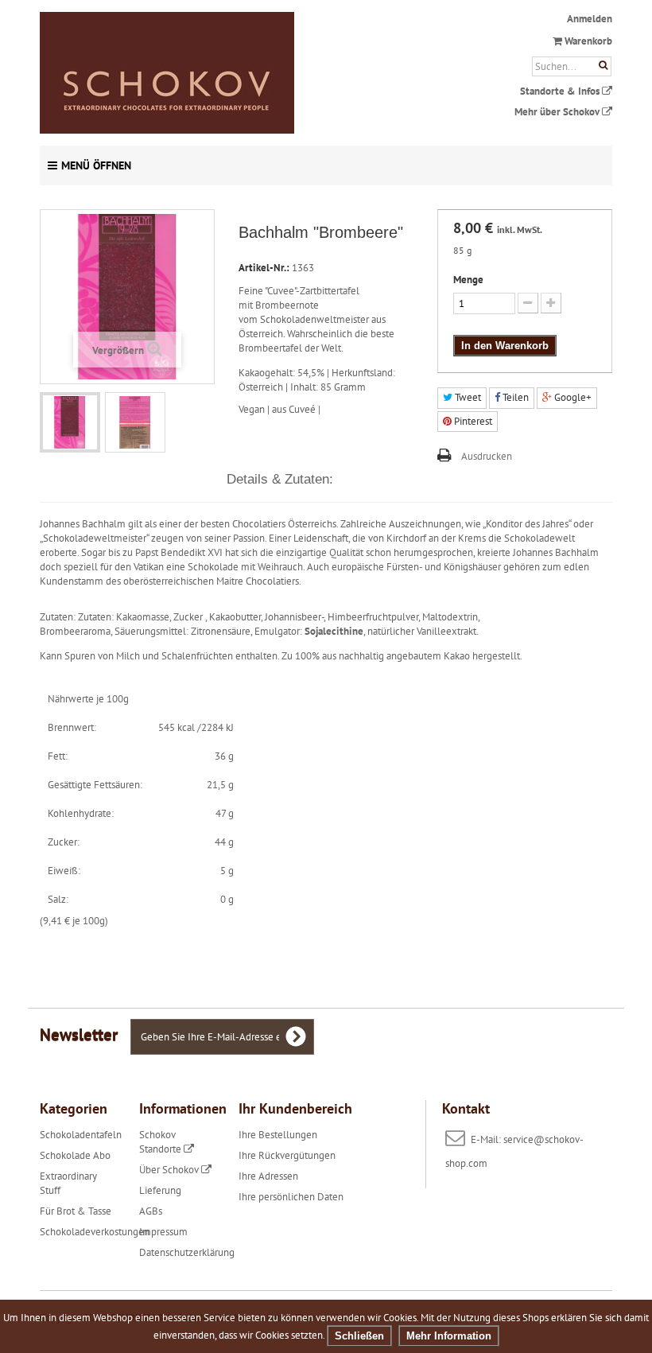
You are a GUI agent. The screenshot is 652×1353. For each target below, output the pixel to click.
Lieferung (160, 1190)
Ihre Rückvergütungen (287, 1155)
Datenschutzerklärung (187, 1252)
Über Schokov (170, 1169)
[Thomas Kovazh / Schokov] (226, 73)
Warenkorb (587, 41)
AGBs (150, 1211)
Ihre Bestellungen (278, 1134)
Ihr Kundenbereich (295, 1108)
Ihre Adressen (268, 1176)
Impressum (163, 1231)
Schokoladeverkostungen (94, 1231)
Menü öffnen (96, 165)
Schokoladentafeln (81, 1134)
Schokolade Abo (75, 1155)
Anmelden (589, 18)
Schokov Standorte (161, 1142)
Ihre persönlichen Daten (291, 1196)
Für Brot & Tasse (75, 1211)
